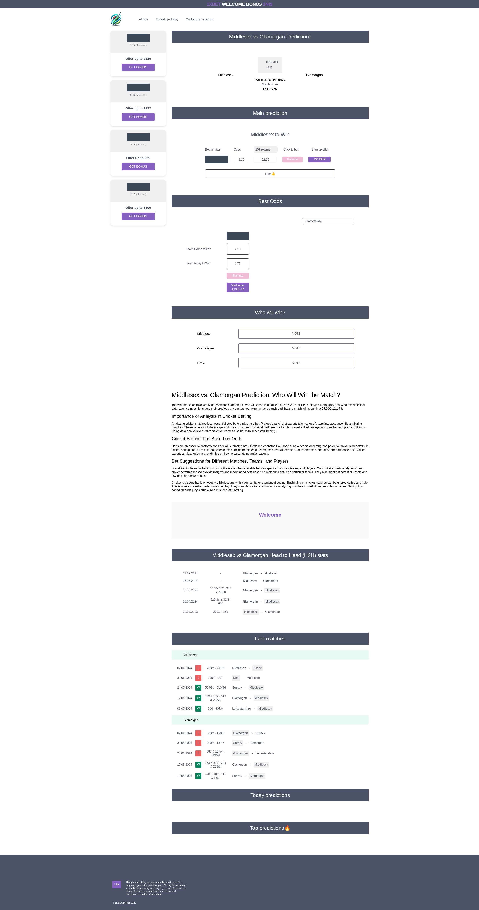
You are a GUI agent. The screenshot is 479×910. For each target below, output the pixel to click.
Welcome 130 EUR (237, 287)
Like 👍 (270, 173)
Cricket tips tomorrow (200, 19)
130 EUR (319, 159)
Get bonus (138, 67)
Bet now (292, 159)
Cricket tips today (166, 19)
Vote (296, 333)
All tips (143, 19)
